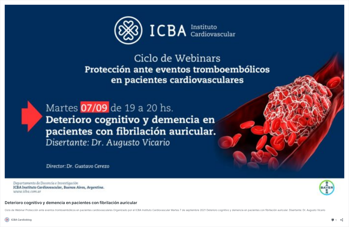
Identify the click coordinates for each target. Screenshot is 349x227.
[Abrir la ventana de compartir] (341, 219)
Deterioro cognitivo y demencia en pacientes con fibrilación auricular (71, 202)
